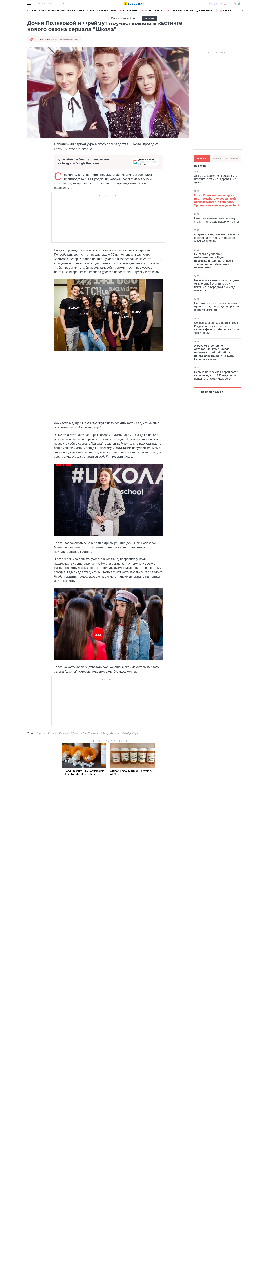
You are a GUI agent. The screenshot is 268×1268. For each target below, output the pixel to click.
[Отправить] (64, 3)
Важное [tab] (234, 158)
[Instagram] (234, 3)
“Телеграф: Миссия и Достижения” (192, 10)
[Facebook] (210, 3)
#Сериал (40, 733)
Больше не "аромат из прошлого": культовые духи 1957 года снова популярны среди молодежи (216, 375)
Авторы (227, 10)
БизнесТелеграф (154, 10)
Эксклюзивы (130, 10)
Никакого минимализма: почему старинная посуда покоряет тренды (217, 220)
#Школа (51, 733)
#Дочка (75, 733)
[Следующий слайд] (242, 11)
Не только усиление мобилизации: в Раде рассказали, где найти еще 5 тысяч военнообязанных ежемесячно (213, 261)
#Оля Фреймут (129, 733)
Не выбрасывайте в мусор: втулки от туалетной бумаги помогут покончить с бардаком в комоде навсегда (216, 285)
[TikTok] (239, 3)
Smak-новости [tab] (219, 158)
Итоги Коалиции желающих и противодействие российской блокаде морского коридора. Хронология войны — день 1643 (216, 200)
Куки (132, 18)
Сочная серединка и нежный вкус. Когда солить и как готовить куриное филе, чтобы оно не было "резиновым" (216, 327)
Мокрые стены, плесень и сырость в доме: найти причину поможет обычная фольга (216, 238)
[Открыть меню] (29, 3)
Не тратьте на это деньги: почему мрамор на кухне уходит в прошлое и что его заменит (217, 307)
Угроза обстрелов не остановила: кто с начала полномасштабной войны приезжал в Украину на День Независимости (214, 352)
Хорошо (149, 18)
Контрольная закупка (103, 10)
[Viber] (215, 4)
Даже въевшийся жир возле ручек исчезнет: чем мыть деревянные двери (216, 179)
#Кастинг (63, 733)
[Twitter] (230, 4)
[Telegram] (220, 3)
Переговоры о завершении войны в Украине (57, 10)
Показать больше (212, 391)
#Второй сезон (110, 733)
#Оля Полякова (90, 733)
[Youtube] (225, 3)
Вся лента (200, 166)
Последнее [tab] (202, 158)
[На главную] (134, 3)
